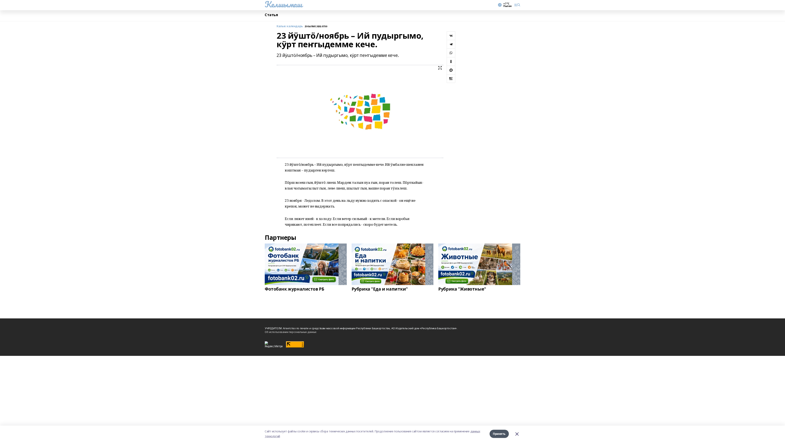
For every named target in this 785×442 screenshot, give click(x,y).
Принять (499, 434)
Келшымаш (283, 4)
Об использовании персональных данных (290, 332)
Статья (271, 15)
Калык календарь (290, 26)
